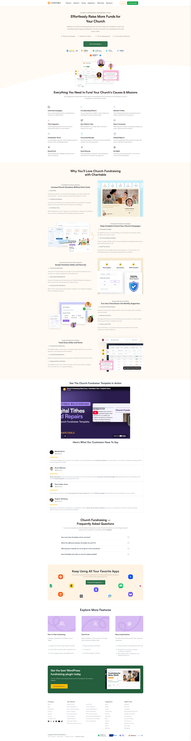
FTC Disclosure (127, 721)
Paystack (107, 721)
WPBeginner (127, 728)
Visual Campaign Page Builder (93, 716)
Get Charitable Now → (59, 686)
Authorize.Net (108, 711)
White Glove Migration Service (74, 723)
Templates (126, 704)
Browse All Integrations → (95, 582)
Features (68, 3)
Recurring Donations (122, 634)
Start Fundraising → (95, 44)
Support (50, 713)
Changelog (127, 709)
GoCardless (108, 716)
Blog (49, 706)
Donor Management (71, 706)
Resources (109, 3)
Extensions (126, 706)
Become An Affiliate (128, 718)
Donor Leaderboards (91, 721)
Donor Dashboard (90, 706)
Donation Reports (71, 718)
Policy (62, 736)
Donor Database (71, 716)
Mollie (106, 718)
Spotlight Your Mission (129, 713)
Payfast (107, 723)
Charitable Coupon (69, 736)
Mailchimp (107, 728)
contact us (109, 530)
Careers (50, 716)
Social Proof (89, 704)
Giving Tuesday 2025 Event (131, 711)
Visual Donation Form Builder (93, 718)
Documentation (128, 716)
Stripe (106, 704)
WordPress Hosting (128, 723)
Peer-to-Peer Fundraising (56, 634)
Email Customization (91, 711)
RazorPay (107, 713)
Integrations (91, 3)
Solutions (76, 3)
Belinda (57, 451)
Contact (50, 711)
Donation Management (91, 709)
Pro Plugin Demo (52, 718)
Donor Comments (71, 711)
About (49, 704)
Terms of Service (52, 736)
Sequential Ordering (72, 721)
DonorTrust (85, 634)
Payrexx (107, 725)
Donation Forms (70, 704)
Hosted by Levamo (79, 736)
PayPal (106, 706)
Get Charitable (132, 3)
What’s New (100, 3)
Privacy (58, 736)
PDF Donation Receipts (91, 713)
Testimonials (51, 709)
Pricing (84, 3)
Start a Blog (127, 725)
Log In (123, 3)
